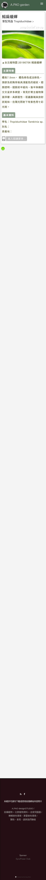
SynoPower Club (23, 858)
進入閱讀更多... (17, 138)
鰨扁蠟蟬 (10, 17)
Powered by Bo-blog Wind (23, 877)
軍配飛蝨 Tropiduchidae (16, 21)
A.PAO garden (19, 4)
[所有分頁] (3, 148)
